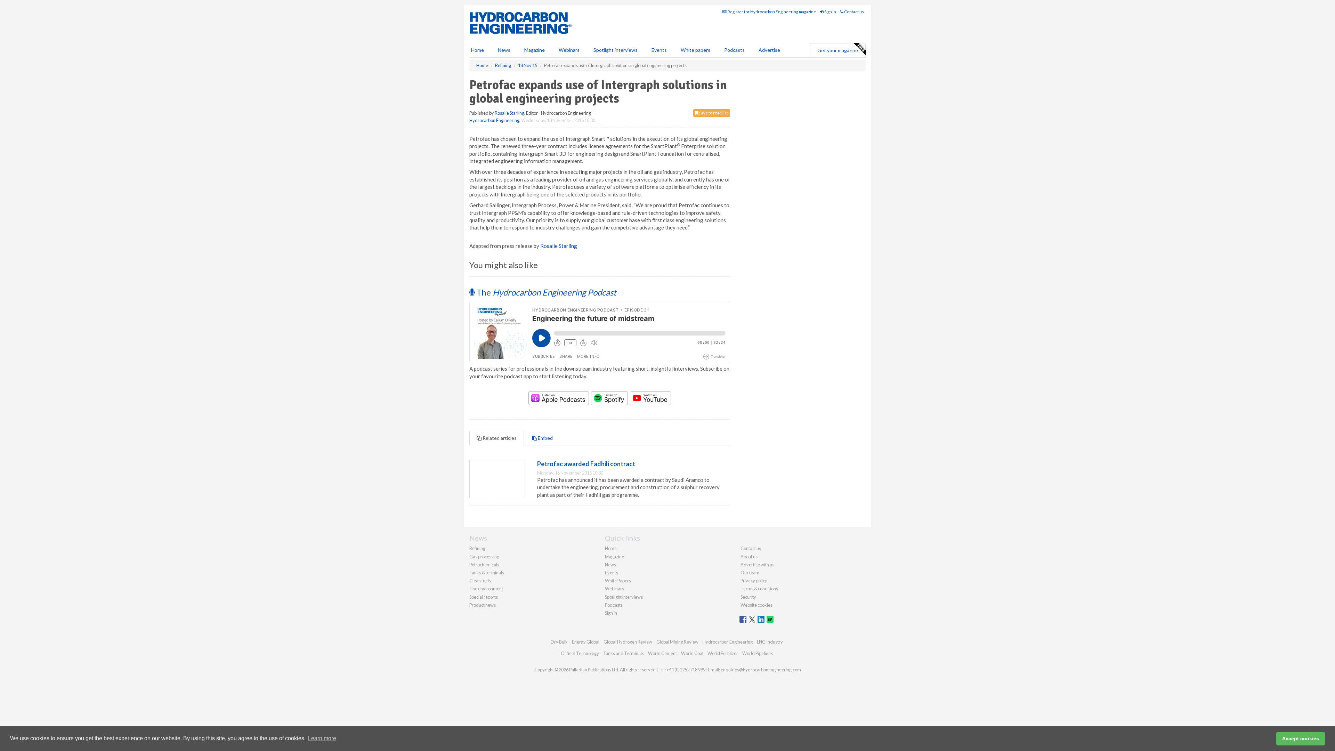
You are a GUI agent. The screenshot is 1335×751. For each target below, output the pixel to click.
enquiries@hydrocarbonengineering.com (761, 669)
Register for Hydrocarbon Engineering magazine (771, 11)
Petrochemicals (484, 564)
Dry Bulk (559, 642)
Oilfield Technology (580, 653)
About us (749, 556)
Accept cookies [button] (1300, 738)
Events (659, 50)
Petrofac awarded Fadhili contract (586, 464)
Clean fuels (480, 580)
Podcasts (734, 50)
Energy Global (585, 642)
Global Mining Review (677, 642)
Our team (750, 572)
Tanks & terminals (486, 572)
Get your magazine (837, 50)
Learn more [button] (322, 738)
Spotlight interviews (615, 50)
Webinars (569, 50)
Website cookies (756, 605)
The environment (486, 588)
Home (477, 50)
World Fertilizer (722, 653)
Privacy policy (754, 580)
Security (748, 597)
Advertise (769, 50)
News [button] (504, 50)
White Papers (618, 580)
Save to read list (713, 112)
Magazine (534, 50)
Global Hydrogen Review (628, 642)
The (545, 292)
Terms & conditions (759, 588)
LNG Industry (770, 642)
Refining (477, 548)
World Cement (662, 653)
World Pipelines (757, 653)
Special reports (483, 597)
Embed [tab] (545, 438)
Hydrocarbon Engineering (494, 120)
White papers (695, 50)
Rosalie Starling (509, 113)
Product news (482, 605)
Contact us (853, 11)
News (610, 564)
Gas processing (484, 556)
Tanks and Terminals (623, 653)
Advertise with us (757, 564)
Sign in (830, 11)
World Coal (692, 653)
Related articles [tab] (499, 438)
